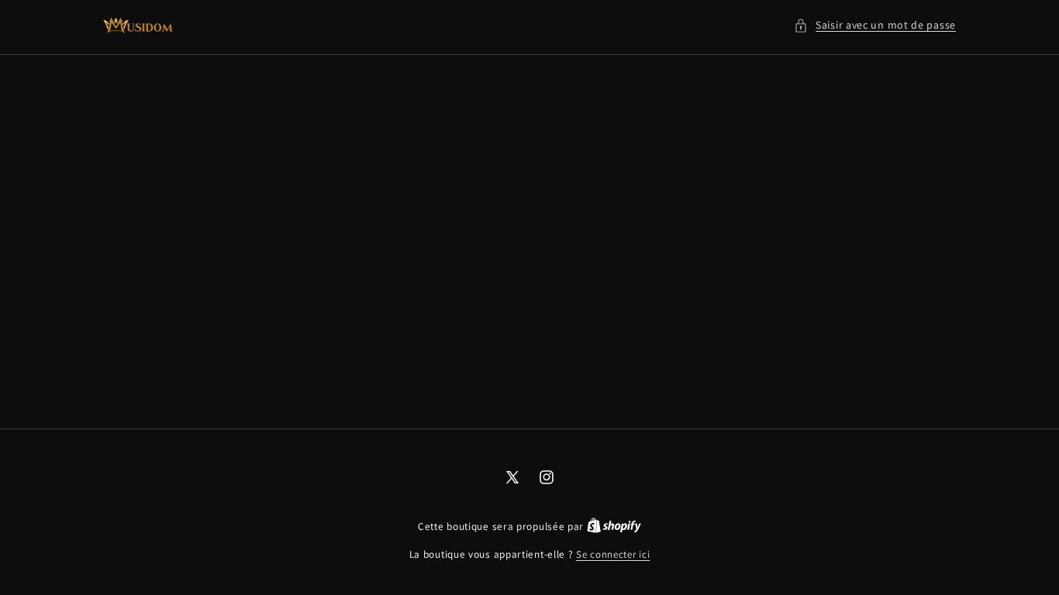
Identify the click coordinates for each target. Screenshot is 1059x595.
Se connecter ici (613, 554)
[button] (875, 25)
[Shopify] (614, 526)
